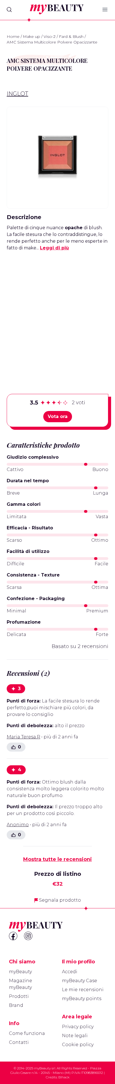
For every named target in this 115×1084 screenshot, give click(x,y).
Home (13, 36)
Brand (16, 1005)
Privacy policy (78, 1026)
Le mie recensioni (83, 989)
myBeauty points (81, 998)
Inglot (17, 93)
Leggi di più (54, 248)
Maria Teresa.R (23, 736)
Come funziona (27, 1033)
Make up (31, 36)
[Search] (9, 9)
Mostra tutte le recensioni (57, 859)
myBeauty (20, 971)
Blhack (64, 1077)
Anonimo (18, 824)
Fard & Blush (71, 36)
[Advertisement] (57, 313)
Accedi (69, 971)
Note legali (75, 1035)
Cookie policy (78, 1044)
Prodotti (19, 996)
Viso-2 (50, 36)
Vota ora (58, 416)
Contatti (19, 1042)
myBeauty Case (79, 980)
